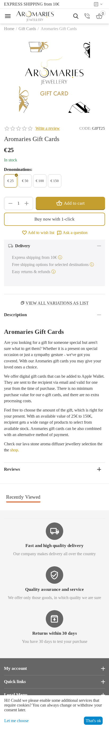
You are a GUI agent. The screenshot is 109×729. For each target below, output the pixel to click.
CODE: (85, 128)
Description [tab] (15, 314)
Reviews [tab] (12, 469)
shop (14, 450)
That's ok (93, 720)
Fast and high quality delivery (54, 545)
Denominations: (18, 169)
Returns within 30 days (54, 633)
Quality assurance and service (54, 589)
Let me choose (16, 720)
